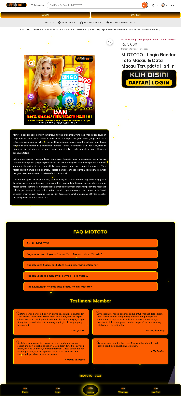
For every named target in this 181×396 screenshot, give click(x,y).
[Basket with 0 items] (172, 5)
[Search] (144, 5)
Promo (25, 392)
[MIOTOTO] (16, 6)
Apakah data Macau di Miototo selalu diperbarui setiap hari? (63, 264)
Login (57, 392)
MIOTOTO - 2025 (90, 375)
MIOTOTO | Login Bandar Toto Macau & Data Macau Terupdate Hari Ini (124, 29)
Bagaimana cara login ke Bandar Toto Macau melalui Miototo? (64, 254)
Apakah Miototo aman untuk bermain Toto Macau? (57, 275)
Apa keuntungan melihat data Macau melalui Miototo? (59, 286)
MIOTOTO (24, 29)
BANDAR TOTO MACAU (76, 29)
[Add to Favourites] (110, 42)
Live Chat (156, 392)
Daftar (90, 392)
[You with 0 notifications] (164, 5)
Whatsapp (123, 392)
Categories (39, 5)
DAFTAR (135, 14)
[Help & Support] (155, 5)
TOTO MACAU (37, 29)
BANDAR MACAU (55, 29)
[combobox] (94, 5)
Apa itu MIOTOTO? (38, 243)
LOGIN (45, 14)
